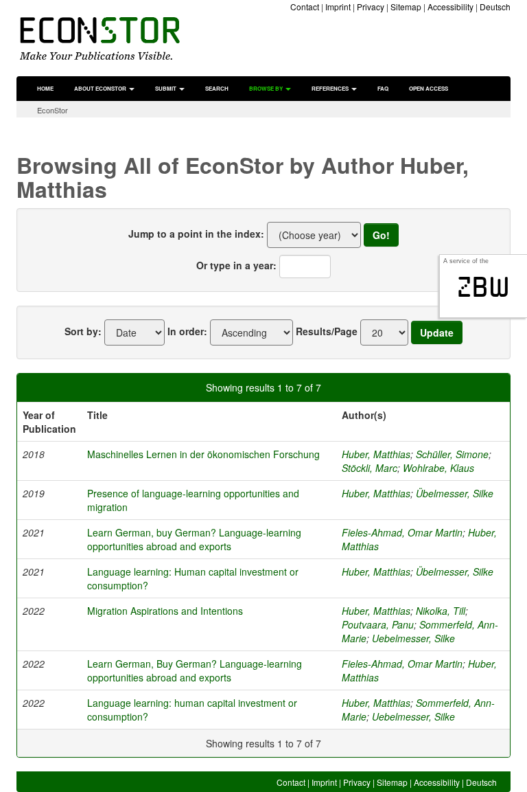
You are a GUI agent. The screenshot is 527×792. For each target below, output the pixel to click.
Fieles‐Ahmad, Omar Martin (402, 663)
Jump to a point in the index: (196, 233)
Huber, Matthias (376, 454)
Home (45, 88)
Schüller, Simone (452, 454)
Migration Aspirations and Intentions (165, 611)
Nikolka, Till (440, 611)
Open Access (428, 88)
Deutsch (495, 6)
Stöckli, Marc (369, 468)
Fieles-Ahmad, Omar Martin (402, 532)
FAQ (382, 88)
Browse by (266, 88)
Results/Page (327, 331)
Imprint (338, 6)
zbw (483, 287)
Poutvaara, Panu (378, 624)
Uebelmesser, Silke (413, 638)
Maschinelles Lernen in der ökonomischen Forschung (203, 454)
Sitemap (405, 6)
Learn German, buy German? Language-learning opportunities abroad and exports (194, 539)
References (331, 88)
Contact (304, 6)
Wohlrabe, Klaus (438, 468)
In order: (187, 331)
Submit (166, 88)
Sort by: (83, 331)
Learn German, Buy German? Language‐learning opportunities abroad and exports (194, 670)
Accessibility (450, 6)
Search (217, 88)
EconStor (52, 109)
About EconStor (101, 88)
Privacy (370, 6)
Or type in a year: (236, 265)
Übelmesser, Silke (454, 493)
